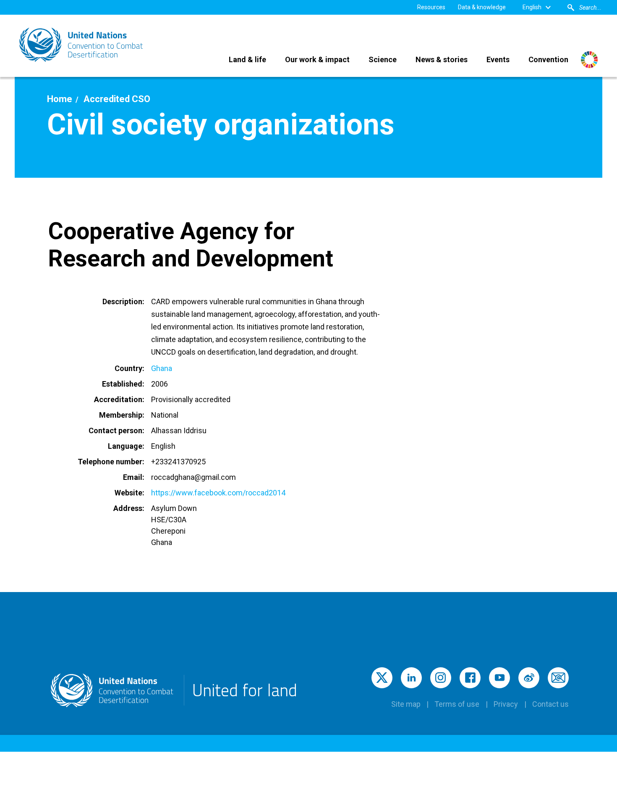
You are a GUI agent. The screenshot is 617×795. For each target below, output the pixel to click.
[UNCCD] (82, 44)
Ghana (161, 368)
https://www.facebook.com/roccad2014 (218, 492)
